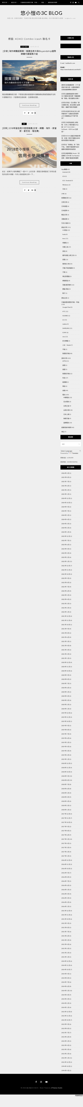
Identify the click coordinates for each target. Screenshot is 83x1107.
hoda (64, 234)
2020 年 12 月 (65, 662)
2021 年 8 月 (65, 633)
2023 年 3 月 (65, 553)
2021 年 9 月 (65, 629)
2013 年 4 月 (65, 1045)
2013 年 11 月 (65, 1016)
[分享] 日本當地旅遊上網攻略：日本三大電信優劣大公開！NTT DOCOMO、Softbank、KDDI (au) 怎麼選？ (69, 127)
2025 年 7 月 (65, 481)
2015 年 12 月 (65, 911)
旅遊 (63, 369)
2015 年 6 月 (65, 936)
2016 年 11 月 (65, 864)
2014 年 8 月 (65, 978)
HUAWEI (65, 316)
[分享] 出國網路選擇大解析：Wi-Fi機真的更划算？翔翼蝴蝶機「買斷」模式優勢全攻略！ (70, 96)
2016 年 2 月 (65, 902)
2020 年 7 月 (65, 683)
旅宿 (63, 365)
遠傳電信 (66, 423)
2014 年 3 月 (65, 999)
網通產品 (65, 280)
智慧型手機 (66, 353)
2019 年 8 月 (65, 730)
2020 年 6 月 (65, 688)
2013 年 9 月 (65, 1024)
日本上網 (66, 414)
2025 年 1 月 (65, 494)
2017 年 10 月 (65, 822)
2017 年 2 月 (65, 852)
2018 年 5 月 (65, 793)
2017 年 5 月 (65, 839)
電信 (43, 2)
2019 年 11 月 (65, 717)
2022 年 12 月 (65, 565)
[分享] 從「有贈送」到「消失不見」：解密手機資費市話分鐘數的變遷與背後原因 (70, 147)
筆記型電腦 (66, 276)
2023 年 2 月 (65, 557)
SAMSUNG (65, 328)
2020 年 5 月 (65, 692)
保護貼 (64, 243)
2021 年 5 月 (65, 641)
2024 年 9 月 (65, 507)
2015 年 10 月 (65, 919)
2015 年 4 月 (65, 944)
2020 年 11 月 (65, 666)
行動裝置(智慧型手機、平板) (29, 2)
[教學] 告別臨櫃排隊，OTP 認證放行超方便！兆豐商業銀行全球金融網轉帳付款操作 (70, 87)
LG (63, 320)
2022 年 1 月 (65, 612)
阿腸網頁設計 (79, 1095)
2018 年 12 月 (65, 763)
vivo (63, 336)
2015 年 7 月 (65, 931)
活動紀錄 (64, 219)
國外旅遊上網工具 (68, 255)
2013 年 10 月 (65, 1020)
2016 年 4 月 (65, 894)
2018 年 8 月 (65, 780)
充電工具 (65, 247)
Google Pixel (66, 307)
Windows (65, 185)
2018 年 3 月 (65, 801)
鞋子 (63, 293)
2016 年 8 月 (65, 877)
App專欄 (64, 169)
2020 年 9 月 (65, 675)
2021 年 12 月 (65, 616)
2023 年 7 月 (65, 540)
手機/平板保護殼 (67, 268)
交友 (63, 189)
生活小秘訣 (25, 46)
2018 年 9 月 (65, 776)
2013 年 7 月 (65, 1032)
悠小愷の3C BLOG (42, 13)
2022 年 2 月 (65, 608)
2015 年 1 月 (65, 957)
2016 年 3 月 (65, 898)
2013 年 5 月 (65, 1041)
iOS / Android (66, 180)
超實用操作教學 (52, 2)
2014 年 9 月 (65, 974)
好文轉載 (65, 341)
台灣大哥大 (67, 410)
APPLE (64, 361)
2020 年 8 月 (65, 679)
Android (65, 172)
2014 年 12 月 (65, 961)
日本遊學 (64, 210)
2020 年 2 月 (65, 704)
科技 (63, 378)
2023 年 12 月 (65, 536)
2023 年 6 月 (65, 544)
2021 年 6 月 (65, 637)
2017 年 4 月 (65, 843)
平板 (63, 349)
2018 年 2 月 (65, 805)
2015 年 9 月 (65, 923)
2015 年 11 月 (65, 915)
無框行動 (66, 418)
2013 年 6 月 (65, 1037)
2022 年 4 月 (65, 599)
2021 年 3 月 (65, 650)
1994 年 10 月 (65, 1066)
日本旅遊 (64, 206)
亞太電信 (66, 401)
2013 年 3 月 (65, 1049)
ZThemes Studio (56, 1088)
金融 (24, 123)
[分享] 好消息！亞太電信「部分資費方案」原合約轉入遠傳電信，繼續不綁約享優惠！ (70, 105)
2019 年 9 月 (65, 725)
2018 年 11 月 (65, 767)
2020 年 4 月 (65, 696)
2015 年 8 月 (65, 927)
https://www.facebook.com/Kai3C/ (70, 69)
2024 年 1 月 (65, 532)
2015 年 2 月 (65, 953)
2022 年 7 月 (65, 587)
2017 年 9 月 (65, 826)
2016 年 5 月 (65, 889)
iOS (63, 176)
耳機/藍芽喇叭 (66, 285)
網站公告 (64, 298)
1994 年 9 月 (65, 1070)
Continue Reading (29, 105)
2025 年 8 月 (65, 477)
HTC (63, 311)
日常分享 (64, 202)
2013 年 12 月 (65, 1011)
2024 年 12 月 (65, 498)
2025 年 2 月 (65, 490)
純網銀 (64, 382)
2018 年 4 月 (65, 797)
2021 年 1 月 (65, 658)
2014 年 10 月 (65, 969)
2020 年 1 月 (65, 709)
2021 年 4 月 (65, 645)
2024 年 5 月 (65, 515)
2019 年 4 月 (65, 746)
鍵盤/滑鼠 (65, 289)
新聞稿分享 (65, 198)
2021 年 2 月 (65, 654)
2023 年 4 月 (65, 549)
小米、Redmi (66, 345)
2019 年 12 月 (65, 713)
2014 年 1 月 (65, 1007)
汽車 (63, 272)
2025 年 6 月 (65, 486)
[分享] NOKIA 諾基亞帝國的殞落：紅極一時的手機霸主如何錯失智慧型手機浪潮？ (70, 138)
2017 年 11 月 (65, 818)
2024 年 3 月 (65, 523)
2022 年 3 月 (65, 603)
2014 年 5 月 (65, 990)
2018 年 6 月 (65, 788)
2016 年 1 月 (65, 906)
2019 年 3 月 (65, 751)
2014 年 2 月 (65, 1003)
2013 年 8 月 (65, 1028)
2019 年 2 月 (65, 755)
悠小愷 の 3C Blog (70, 46)
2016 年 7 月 (65, 881)
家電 (63, 259)
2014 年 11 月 (65, 965)
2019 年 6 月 (65, 738)
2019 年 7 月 (65, 734)
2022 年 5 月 (65, 595)
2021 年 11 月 (65, 620)
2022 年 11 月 (65, 570)
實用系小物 (66, 264)
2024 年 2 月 (65, 528)
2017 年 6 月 (65, 835)
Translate (75, 453)
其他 (63, 251)
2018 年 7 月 (65, 784)
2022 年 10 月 (65, 574)
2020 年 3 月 (65, 700)
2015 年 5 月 (65, 940)
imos (63, 238)
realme (64, 324)
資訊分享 (4, 2)
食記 (62, 431)
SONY (64, 332)
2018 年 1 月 (65, 810)
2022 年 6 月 (65, 591)
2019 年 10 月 (65, 721)
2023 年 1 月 (65, 561)
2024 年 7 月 (65, 511)
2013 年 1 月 (65, 1058)
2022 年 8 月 (65, 582)
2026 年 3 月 (65, 473)
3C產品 (64, 230)
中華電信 (66, 397)
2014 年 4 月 (65, 995)
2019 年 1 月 (65, 759)
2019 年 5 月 (65, 742)
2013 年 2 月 (65, 1054)
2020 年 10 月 (65, 671)
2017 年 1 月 (65, 856)
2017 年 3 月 (65, 847)
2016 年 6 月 (65, 885)
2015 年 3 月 (65, 948)
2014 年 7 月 (65, 982)
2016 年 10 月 (65, 868)
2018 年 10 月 (65, 772)
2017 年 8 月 (65, 831)
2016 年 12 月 (65, 860)
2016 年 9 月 (65, 873)
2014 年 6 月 (65, 986)
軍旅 (63, 386)
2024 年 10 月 (65, 502)
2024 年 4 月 (65, 519)
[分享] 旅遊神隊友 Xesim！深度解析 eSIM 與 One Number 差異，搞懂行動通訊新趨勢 (70, 155)
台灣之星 (66, 406)
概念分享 (64, 215)
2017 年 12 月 (65, 814)
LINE (62, 193)
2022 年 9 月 (65, 578)
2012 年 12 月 (65, 1062)
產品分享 (14, 2)
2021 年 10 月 (65, 624)
